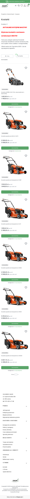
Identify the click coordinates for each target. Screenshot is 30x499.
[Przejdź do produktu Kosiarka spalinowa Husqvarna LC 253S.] (15, 253)
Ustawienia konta (7, 444)
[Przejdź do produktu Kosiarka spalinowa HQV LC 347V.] (15, 121)
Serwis (4, 457)
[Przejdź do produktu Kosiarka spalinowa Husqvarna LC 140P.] (15, 165)
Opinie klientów (7, 472)
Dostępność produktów (9, 425)
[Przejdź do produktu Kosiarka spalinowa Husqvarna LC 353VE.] (15, 340)
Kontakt (5, 467)
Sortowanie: (4, 59)
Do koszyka (15, 104)
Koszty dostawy (7, 430)
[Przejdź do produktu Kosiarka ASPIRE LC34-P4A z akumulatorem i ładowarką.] (15, 77)
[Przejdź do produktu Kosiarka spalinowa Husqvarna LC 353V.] (15, 296)
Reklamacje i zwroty (8, 459)
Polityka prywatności (8, 412)
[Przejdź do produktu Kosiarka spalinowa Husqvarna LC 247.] (15, 209)
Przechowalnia (7, 447)
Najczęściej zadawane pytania (11, 417)
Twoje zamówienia (8, 442)
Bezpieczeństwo (7, 415)
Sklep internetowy (14, 497)
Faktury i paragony (8, 427)
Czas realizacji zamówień (10, 432)
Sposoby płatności (8, 434)
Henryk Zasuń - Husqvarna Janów (10, 14)
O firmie (5, 469)
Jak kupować (6, 410)
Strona (12, 374)
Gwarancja (6, 454)
